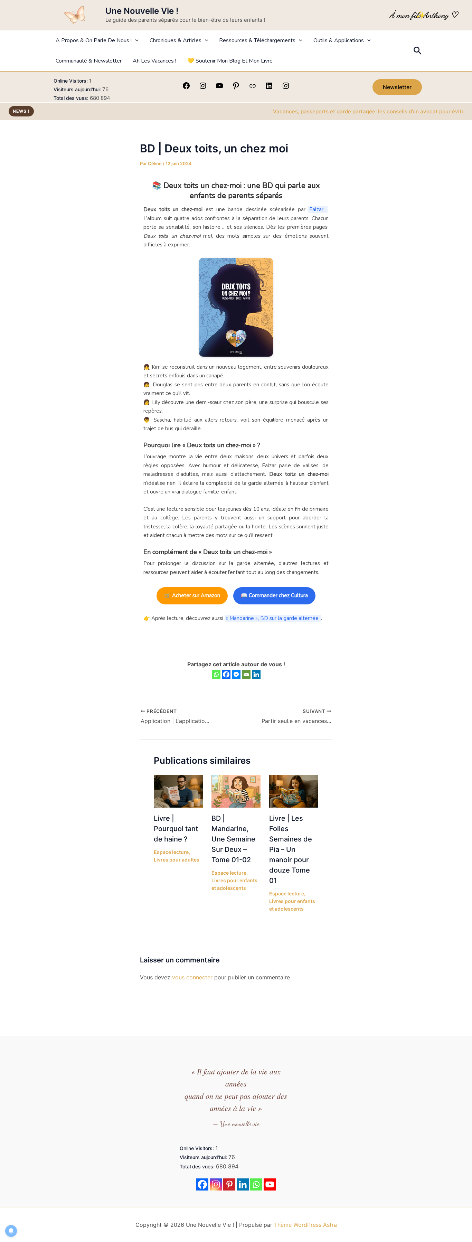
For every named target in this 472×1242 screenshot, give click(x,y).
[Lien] (252, 87)
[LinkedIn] (269, 87)
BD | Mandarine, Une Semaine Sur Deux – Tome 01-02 (233, 839)
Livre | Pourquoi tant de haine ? (176, 828)
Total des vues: (72, 98)
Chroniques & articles (175, 40)
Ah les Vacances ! (154, 61)
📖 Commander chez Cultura (274, 595)
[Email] (246, 674)
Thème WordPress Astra (305, 1224)
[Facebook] (186, 87)
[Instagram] (203, 87)
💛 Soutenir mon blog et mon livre (230, 61)
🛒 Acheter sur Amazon (192, 595)
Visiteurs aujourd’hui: (78, 89)
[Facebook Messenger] (236, 674)
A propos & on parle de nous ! (94, 40)
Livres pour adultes (176, 860)
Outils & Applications (338, 40)
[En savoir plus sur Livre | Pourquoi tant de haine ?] (178, 790)
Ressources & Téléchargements (257, 40)
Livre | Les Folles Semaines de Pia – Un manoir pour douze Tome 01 (290, 849)
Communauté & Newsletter (89, 61)
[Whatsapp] (216, 674)
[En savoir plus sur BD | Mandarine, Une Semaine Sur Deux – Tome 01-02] (236, 790)
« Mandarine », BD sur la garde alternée (273, 618)
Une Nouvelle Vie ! (141, 11)
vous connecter (192, 977)
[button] (135, 40)
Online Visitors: (71, 81)
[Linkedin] (256, 674)
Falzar (318, 209)
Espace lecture (171, 852)
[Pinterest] (236, 87)
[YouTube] (219, 87)
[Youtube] (270, 1184)
